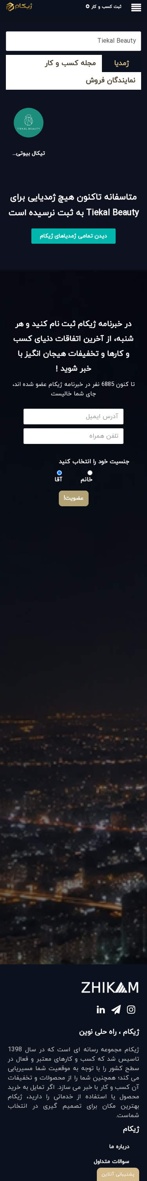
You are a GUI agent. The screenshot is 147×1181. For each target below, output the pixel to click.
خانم (87, 480)
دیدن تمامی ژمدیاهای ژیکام (73, 236)
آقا (58, 480)
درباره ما (119, 1146)
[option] (28, 132)
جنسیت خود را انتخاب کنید (94, 462)
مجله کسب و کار (70, 63)
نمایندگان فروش (110, 80)
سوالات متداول (111, 1161)
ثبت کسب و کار (105, 7)
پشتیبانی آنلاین (118, 1174)
